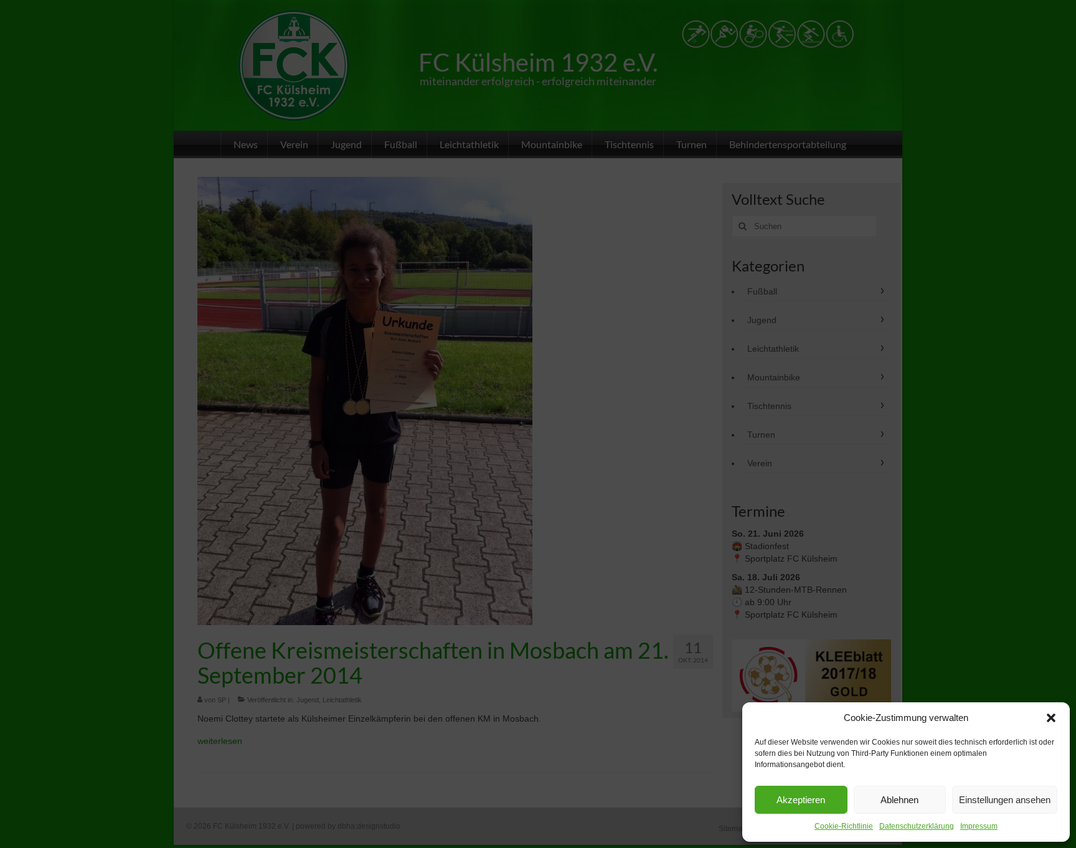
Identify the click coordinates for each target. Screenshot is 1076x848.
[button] (1051, 718)
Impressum (979, 826)
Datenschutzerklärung (916, 826)
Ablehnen (899, 799)
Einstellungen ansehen (1004, 799)
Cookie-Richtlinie (843, 826)
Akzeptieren (800, 799)
